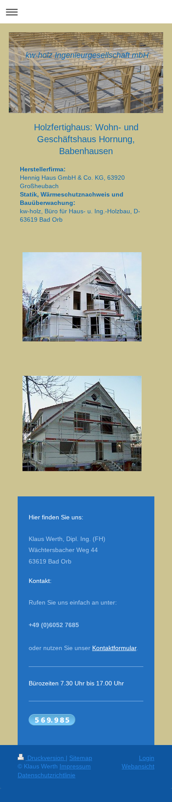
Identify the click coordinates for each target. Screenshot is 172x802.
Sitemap (80, 757)
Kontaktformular (114, 647)
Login (146, 757)
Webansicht (138, 766)
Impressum (75, 766)
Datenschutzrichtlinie (46, 775)
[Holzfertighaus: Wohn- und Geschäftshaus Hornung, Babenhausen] (82, 296)
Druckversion (46, 757)
